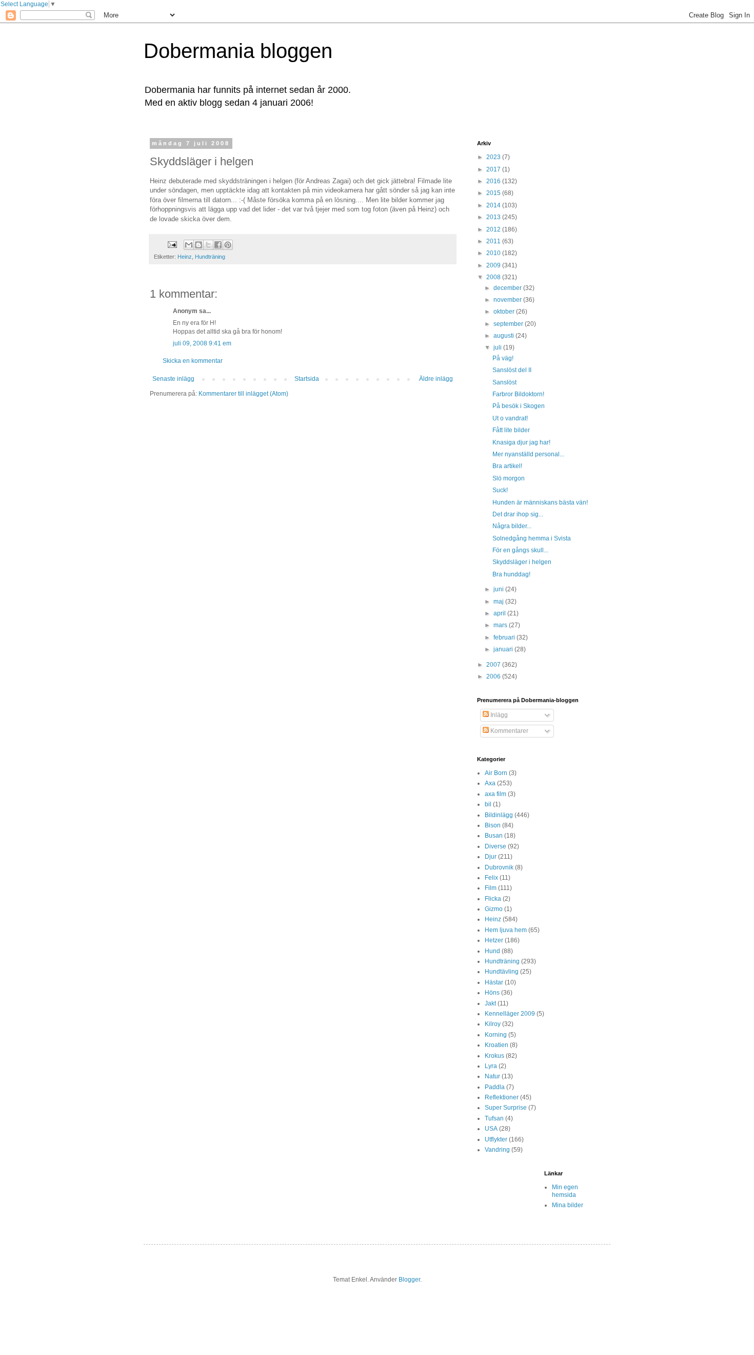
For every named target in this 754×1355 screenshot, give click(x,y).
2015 (494, 193)
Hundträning (210, 257)
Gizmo (494, 909)
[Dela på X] (208, 245)
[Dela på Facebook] (218, 245)
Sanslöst (504, 382)
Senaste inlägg (173, 378)
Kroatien (496, 1045)
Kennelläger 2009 (510, 1013)
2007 (494, 664)
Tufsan (494, 1118)
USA (491, 1128)
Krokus (494, 1055)
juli (498, 347)
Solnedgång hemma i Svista (531, 538)
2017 (494, 169)
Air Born (496, 773)
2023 (494, 157)
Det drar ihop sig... (517, 514)
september (509, 323)
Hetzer (494, 940)
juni (499, 589)
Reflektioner (502, 1097)
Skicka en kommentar (193, 360)
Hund (492, 951)
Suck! (500, 490)
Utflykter (496, 1139)
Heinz (184, 257)
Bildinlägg (499, 815)
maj (499, 601)
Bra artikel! (507, 466)
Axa (490, 783)
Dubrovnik (499, 867)
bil (488, 804)
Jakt (490, 1003)
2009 (494, 265)
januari (503, 649)
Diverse (495, 846)
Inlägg (498, 715)
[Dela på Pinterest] (228, 245)
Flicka (493, 898)
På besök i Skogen (518, 406)
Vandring (497, 1149)
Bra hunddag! (511, 574)
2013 (494, 217)
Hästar (494, 982)
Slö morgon (508, 478)
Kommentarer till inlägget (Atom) (243, 393)
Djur (491, 856)
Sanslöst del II (511, 370)
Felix (491, 877)
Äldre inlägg (436, 378)
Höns (492, 992)
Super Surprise (506, 1107)
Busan (494, 835)
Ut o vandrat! (510, 418)
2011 (494, 241)
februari (505, 637)
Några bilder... (511, 526)
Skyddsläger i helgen (521, 562)
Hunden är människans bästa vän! (540, 502)
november (508, 299)
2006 (494, 676)
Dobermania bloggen (238, 51)
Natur (492, 1076)
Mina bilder (567, 1205)
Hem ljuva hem (506, 930)
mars (501, 625)
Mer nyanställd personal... (528, 454)
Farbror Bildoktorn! (518, 394)
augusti (504, 335)
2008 (494, 277)
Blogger (409, 1279)
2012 (494, 229)
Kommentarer (508, 730)
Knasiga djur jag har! (521, 442)
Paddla (495, 1087)
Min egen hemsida (565, 1191)
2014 (494, 205)
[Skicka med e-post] (189, 245)
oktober (504, 311)
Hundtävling (502, 971)
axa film (495, 794)
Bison (493, 825)
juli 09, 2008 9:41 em (202, 343)
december (508, 288)
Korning (496, 1034)
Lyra (491, 1066)
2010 (494, 253)
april (500, 613)
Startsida (306, 378)
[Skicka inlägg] (171, 244)
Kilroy (493, 1024)
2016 (494, 181)
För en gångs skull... (520, 550)
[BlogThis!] (198, 245)
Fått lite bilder (511, 430)
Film (491, 888)
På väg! (502, 358)
